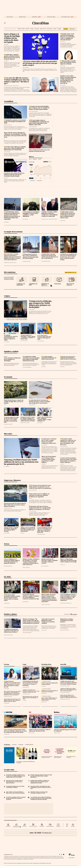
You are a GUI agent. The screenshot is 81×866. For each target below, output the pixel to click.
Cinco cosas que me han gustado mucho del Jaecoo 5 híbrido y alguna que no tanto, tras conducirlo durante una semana (15, 731)
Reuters (30, 498)
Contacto (5, 863)
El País (5, 404)
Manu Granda (6, 222)
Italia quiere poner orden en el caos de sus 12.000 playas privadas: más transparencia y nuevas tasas (67, 214)
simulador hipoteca (16, 826)
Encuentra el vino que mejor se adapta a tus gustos (47, 757)
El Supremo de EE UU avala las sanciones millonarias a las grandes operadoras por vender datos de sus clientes (28, 419)
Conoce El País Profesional (71, 272)
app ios (67, 826)
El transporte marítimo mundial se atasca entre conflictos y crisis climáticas (31, 214)
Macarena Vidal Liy (45, 219)
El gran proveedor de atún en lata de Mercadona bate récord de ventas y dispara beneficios (15, 505)
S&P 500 (20, 16)
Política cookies (13, 863)
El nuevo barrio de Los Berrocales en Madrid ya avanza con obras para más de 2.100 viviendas (30, 256)
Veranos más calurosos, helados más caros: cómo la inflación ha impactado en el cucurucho (15, 148)
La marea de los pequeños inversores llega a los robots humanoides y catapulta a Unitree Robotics (68, 460)
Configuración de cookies (21, 863)
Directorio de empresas (70, 284)
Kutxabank (74, 614)
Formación (14, 744)
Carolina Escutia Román (64, 603)
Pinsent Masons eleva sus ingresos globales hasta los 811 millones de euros (30, 697)
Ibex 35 (8, 16)
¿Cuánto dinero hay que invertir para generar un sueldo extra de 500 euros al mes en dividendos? (50, 256)
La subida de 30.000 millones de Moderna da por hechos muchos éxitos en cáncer (49, 699)
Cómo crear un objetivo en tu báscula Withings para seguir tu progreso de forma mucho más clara (68, 696)
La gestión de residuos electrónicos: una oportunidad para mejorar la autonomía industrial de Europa (31, 358)
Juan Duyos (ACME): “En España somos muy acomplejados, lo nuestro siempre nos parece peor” (40, 787)
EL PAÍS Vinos (7, 744)
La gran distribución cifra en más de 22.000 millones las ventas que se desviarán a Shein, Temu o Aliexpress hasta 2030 (44, 530)
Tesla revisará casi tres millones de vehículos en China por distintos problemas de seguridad (39, 495)
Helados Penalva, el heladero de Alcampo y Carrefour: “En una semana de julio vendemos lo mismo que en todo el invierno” (31, 562)
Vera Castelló (62, 41)
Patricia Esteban (26, 687)
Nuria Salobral (25, 219)
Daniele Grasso (15, 85)
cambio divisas (41, 826)
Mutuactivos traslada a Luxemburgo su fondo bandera (66, 620)
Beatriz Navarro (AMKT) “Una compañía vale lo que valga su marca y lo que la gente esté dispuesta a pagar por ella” (12, 684)
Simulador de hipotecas (45, 284)
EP (4, 139)
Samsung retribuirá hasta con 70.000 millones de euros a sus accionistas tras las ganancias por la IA (21, 462)
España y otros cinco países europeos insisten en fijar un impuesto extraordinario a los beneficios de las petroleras (68, 79)
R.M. (4, 466)
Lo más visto (9, 770)
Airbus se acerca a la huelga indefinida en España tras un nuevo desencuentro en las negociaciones (28, 529)
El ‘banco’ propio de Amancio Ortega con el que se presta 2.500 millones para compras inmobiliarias (41, 776)
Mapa (39, 863)
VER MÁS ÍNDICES (39, 180)
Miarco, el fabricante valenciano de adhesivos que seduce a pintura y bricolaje (68, 560)
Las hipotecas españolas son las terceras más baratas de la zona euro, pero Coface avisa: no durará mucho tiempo (68, 257)
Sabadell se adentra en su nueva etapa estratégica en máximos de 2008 (15, 122)
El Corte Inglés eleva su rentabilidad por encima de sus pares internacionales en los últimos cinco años (39, 122)
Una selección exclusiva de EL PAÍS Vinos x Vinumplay (25, 762)
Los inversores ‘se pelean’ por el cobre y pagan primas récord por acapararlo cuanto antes (49, 441)
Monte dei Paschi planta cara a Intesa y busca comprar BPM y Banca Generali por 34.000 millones (49, 459)
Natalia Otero (62, 65)
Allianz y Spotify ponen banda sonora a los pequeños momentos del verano (39, 150)
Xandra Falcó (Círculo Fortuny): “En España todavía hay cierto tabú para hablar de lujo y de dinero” (12, 700)
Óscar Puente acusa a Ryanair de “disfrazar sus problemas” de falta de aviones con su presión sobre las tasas (15, 135)
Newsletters (43, 863)
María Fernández (26, 67)
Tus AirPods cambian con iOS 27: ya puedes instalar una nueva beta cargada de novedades (16, 798)
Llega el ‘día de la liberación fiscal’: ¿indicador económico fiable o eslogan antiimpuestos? (44, 419)
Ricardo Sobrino (45, 261)
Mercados (27, 28)
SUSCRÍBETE (66, 28)
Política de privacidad (29, 863)
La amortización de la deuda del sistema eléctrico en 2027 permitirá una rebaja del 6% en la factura (39, 401)
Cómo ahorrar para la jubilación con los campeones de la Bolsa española (48, 621)
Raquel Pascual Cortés (8, 424)
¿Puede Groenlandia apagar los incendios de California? (65, 730)
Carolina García (44, 604)
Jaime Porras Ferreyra (53, 219)
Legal (24, 664)
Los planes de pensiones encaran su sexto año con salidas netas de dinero (11, 631)
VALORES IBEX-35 (32, 180)
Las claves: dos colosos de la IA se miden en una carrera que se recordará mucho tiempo (14, 175)
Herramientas (10, 272)
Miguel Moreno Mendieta (33, 111)
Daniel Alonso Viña (26, 567)
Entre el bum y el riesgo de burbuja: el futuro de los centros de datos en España (12, 38)
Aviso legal (9, 863)
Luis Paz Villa (62, 564)
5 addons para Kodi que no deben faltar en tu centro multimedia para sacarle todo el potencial (68, 689)
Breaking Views (46, 664)
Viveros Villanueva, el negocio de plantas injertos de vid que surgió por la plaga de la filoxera (12, 561)
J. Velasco (24, 700)
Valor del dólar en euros (66, 16)
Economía (32, 28)
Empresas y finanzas (21, 28)
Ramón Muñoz (23, 422)
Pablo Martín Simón (63, 446)
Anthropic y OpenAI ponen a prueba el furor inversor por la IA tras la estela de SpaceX (12, 57)
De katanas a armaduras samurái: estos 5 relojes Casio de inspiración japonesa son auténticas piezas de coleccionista (15, 776)
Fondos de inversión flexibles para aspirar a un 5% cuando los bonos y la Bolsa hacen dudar (39, 108)
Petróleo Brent (34, 16)
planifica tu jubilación (33, 826)
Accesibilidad (35, 863)
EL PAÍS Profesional (29, 744)
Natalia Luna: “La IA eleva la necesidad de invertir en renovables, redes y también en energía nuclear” (67, 36)
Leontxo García (7, 603)
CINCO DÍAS (22, 533)
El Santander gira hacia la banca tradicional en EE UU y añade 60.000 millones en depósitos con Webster (40, 508)
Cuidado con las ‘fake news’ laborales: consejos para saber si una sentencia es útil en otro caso (31, 691)
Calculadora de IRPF (33, 284)
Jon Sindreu (44, 686)
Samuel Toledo (31, 732)
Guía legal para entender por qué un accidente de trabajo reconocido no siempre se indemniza (30, 683)
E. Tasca (30, 309)
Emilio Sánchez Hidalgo (8, 85)
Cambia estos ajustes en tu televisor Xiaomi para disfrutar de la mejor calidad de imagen (68, 683)
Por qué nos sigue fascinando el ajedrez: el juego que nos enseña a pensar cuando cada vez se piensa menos (12, 597)
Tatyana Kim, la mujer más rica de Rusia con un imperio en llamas (68, 62)
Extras (6, 544)
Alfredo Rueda (6, 734)
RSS (40, 863)
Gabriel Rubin (44, 693)
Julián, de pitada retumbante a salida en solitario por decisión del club (39, 730)
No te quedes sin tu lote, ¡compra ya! (71, 757)
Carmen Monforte (32, 404)
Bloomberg (44, 464)
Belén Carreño (63, 85)
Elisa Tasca (23, 340)
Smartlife (63, 664)
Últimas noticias (49, 28)
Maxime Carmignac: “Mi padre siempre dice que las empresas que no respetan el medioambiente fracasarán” (31, 621)
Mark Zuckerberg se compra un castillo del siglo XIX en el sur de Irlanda (13, 401)
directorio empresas (50, 826)
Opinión (54, 28)
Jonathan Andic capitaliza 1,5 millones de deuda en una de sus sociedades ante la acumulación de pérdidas (39, 781)
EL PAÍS (59, 28)
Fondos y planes (43, 28)
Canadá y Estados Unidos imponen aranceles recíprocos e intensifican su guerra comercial (49, 214)
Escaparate (20, 744)
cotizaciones (58, 826)
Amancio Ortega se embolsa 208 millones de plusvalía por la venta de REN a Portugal (11, 529)
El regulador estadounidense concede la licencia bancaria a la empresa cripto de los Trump (11, 338)
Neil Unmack (44, 366)
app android (73, 826)
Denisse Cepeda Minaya (8, 566)
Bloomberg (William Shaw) (8, 262)
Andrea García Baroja (8, 696)
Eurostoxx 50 (49, 16)
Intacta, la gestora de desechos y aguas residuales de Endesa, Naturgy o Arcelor (50, 561)
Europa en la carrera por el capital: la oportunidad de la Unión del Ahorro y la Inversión (68, 358)
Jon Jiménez (6, 44)
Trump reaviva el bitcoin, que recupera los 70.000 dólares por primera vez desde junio (40, 304)
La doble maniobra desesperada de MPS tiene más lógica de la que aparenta (49, 358)
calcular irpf (8, 826)
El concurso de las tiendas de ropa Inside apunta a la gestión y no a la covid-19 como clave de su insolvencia (40, 487)
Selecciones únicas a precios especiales (58, 757)
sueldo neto (24, 826)
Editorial (5, 356)
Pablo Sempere (40, 422)
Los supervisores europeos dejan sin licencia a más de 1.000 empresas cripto (44, 337)
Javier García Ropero (33, 126)
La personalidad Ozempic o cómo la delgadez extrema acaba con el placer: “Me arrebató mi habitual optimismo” (68, 597)
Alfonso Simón (25, 261)
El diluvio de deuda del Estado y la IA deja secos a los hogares (50, 691)
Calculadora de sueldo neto (20, 284)
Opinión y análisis (11, 351)
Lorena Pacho (62, 220)
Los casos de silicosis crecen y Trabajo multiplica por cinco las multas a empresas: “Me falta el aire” (16, 81)
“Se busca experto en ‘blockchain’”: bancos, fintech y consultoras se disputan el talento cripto (28, 337)
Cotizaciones (36, 28)
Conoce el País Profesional (40, 833)
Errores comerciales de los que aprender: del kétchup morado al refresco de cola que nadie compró (40, 63)
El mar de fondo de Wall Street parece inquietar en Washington (12, 359)
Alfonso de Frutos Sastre (65, 692)
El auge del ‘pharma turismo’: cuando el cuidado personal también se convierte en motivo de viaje (31, 596)
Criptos (7, 296)
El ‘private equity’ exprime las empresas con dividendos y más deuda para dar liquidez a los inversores (68, 441)
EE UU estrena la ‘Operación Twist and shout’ (50, 683)
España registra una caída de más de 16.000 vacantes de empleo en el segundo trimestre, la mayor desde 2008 (11, 420)
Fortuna (6, 664)
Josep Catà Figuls (7, 151)
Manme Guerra (6, 688)
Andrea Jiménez (25, 601)
